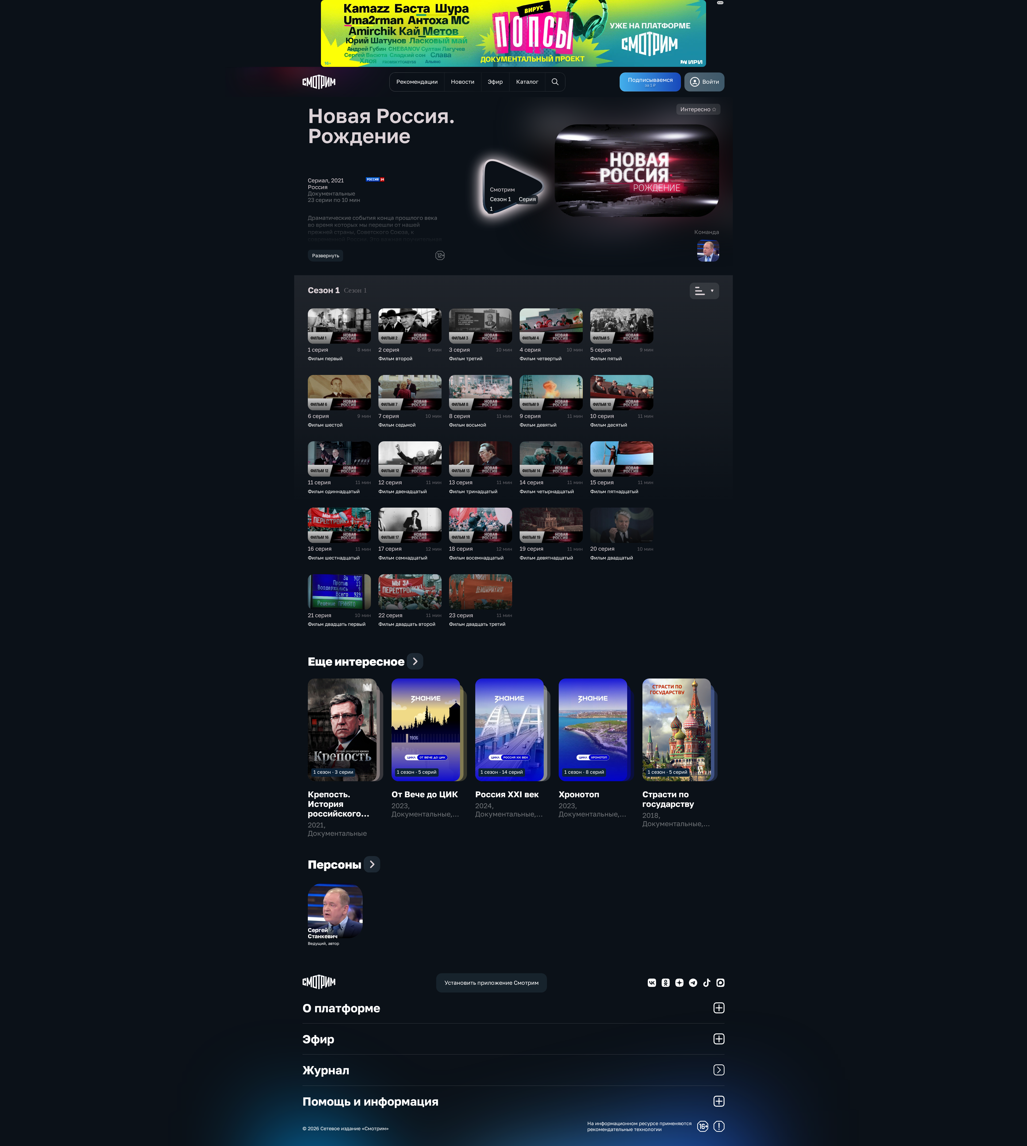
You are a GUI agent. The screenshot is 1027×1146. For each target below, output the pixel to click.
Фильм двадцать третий (477, 624)
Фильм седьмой (397, 425)
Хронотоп (579, 794)
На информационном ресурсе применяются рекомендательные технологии (639, 1126)
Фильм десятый (608, 425)
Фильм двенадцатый (402, 491)
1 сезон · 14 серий (502, 772)
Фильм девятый (538, 425)
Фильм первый (325, 358)
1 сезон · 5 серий (416, 772)
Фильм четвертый (541, 358)
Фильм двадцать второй (406, 624)
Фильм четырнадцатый (547, 491)
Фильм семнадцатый (402, 558)
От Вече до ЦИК (425, 794)
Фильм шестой (325, 425)
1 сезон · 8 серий (584, 772)
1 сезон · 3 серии (333, 772)
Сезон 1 (355, 290)
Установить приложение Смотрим (491, 982)
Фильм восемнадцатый (476, 558)
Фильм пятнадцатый (614, 491)
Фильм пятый (606, 358)
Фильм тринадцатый (473, 491)
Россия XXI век (507, 794)
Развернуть (325, 255)
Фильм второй (395, 358)
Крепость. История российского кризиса (334, 808)
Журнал (325, 1070)
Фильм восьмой (467, 425)
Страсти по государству (668, 799)
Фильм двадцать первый (337, 624)
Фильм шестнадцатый (334, 558)
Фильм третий (465, 358)
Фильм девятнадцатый (546, 558)
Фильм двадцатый (611, 558)
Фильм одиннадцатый (334, 491)
